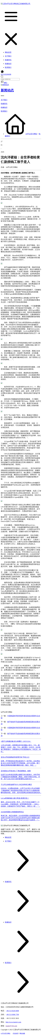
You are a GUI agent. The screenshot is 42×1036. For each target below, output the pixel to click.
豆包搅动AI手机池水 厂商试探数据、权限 (16, 771)
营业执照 (15, 1033)
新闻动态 (7, 90)
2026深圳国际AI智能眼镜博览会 (12, 812)
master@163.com (11, 1026)
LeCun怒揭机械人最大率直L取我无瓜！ (15, 798)
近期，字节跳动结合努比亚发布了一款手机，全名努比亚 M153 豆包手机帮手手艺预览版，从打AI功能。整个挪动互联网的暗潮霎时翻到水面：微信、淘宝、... (20, 763)
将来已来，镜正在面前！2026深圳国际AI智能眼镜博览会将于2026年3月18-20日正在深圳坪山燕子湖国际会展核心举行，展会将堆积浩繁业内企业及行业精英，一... (20, 818)
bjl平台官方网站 (31, 134)
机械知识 (4, 107)
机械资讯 (4, 103)
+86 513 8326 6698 (12, 1011)
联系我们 (4, 111)
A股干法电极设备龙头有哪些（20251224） (16, 741)
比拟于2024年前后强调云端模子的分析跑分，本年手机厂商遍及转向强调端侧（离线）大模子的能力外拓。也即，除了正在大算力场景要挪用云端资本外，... (20, 777)
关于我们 (4, 100)
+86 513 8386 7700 (12, 1014)
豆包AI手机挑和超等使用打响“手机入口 (15, 757)
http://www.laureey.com (13, 1022)
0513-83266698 (6, 74)
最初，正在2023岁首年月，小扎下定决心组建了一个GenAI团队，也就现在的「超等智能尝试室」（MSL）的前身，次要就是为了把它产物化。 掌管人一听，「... (20, 804)
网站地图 (22, 1033)
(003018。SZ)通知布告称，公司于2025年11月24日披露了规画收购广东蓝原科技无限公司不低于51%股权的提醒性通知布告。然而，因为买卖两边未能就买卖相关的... (21, 790)
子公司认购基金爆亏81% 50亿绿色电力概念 (16, 784)
